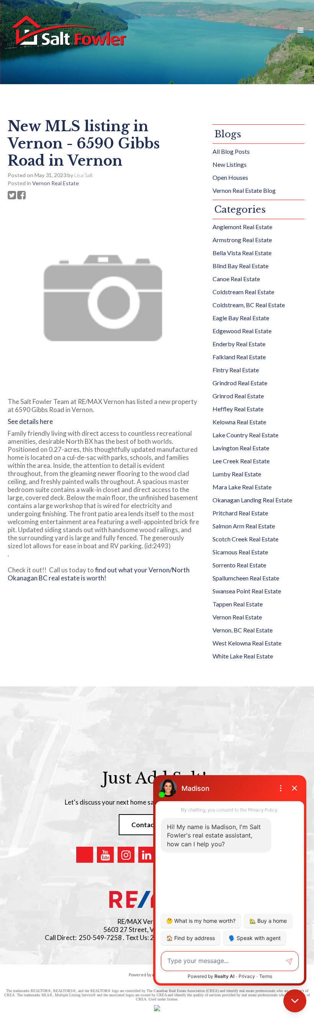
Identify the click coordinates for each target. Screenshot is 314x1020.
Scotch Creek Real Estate (245, 539)
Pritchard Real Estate (240, 513)
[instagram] (126, 855)
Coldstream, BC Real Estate (249, 304)
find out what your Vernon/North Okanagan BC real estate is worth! (99, 574)
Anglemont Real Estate (242, 226)
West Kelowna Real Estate (247, 643)
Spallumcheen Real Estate (246, 578)
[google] (84, 855)
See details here (30, 421)
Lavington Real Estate (241, 447)
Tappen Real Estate (238, 604)
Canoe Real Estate (236, 278)
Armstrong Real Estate (242, 239)
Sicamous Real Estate (240, 552)
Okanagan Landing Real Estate (252, 499)
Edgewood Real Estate (242, 330)
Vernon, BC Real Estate (243, 630)
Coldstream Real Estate (243, 291)
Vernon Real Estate (55, 183)
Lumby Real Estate (237, 473)
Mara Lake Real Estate (242, 486)
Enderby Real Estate (239, 343)
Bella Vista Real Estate (242, 252)
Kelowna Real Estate (239, 421)
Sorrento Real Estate (239, 565)
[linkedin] (146, 855)
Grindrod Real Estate (240, 382)
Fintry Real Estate (236, 369)
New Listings (230, 164)
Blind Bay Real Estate (240, 265)
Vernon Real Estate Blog (244, 190)
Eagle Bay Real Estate (241, 317)
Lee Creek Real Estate (241, 460)
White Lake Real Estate (243, 656)
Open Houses (230, 177)
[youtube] (105, 855)
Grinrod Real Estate (238, 395)
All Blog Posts (231, 151)
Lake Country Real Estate (245, 434)
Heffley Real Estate (238, 408)
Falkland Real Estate (239, 356)
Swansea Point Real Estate (247, 591)
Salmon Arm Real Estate (244, 526)
